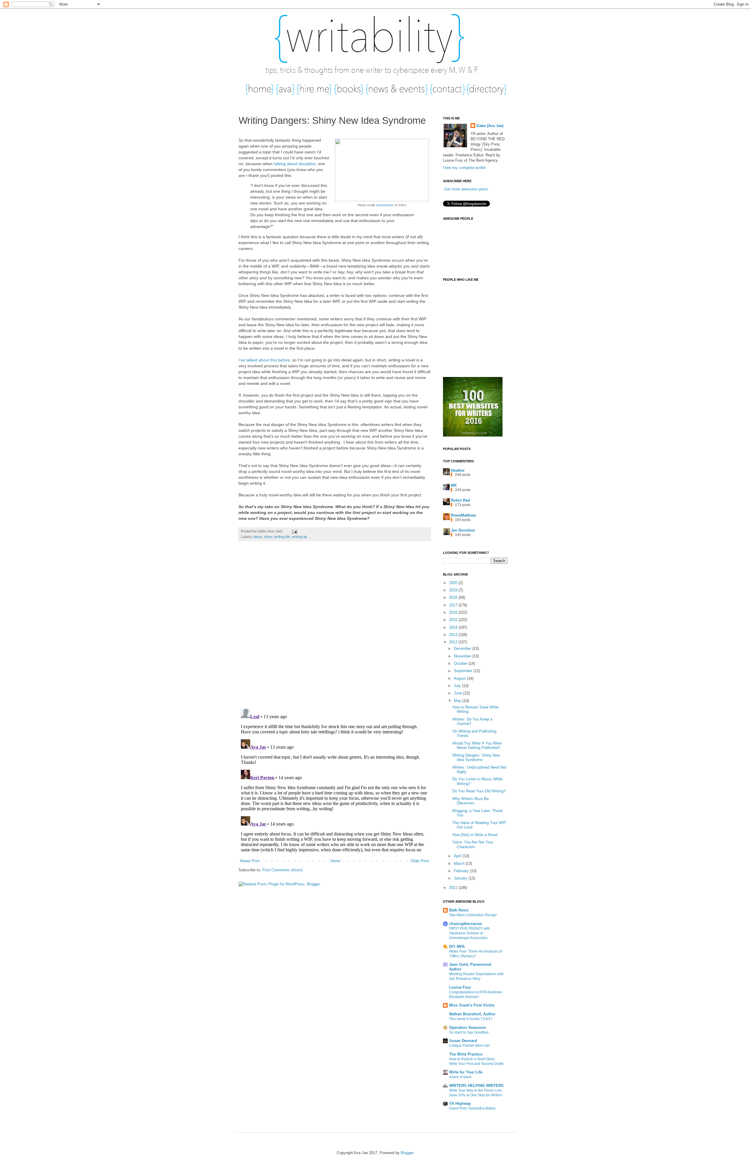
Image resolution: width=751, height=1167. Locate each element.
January (461, 878)
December (463, 648)
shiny (268, 537)
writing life (282, 537)
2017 (454, 605)
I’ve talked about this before (264, 360)
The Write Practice (465, 1054)
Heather (458, 470)
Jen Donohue (463, 530)
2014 (454, 627)
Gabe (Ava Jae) (489, 126)
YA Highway (460, 1103)
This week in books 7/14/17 (471, 1019)
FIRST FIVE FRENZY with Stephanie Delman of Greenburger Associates (469, 933)
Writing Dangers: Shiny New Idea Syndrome (476, 757)
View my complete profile (464, 167)
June (458, 693)
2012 (454, 642)
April (458, 856)
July (458, 686)
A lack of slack (460, 1077)
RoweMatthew (463, 515)
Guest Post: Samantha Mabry (472, 1108)
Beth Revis (458, 910)
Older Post (420, 861)
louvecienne (384, 205)
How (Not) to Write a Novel (475, 835)
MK (454, 485)
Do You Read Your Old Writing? (478, 791)
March (460, 863)
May (458, 700)
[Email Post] (293, 531)
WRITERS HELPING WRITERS (476, 1085)
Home (335, 861)
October (461, 663)
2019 (454, 590)
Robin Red (460, 500)
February (462, 871)
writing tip (299, 537)
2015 (454, 620)
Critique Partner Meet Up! (469, 1045)
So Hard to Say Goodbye (469, 1032)
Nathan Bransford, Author (472, 1014)
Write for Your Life (465, 1072)
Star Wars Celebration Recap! (473, 915)
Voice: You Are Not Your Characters (472, 844)
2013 (454, 634)
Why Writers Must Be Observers (470, 801)
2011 (454, 887)
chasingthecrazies (465, 923)
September (463, 671)
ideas (257, 537)
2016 (454, 612)
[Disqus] (334, 628)
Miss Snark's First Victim (472, 1005)
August (460, 678)
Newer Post (250, 861)
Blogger (407, 1153)
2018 (454, 597)
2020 (454, 583)
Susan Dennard (463, 1041)
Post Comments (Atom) (282, 870)
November (463, 656)
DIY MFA (457, 946)
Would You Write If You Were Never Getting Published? (477, 745)
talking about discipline (295, 163)
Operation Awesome (467, 1027)
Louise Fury (460, 987)
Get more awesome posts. (466, 189)
